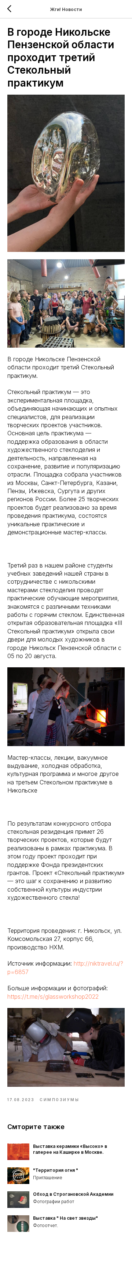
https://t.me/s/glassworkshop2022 (53, 996)
